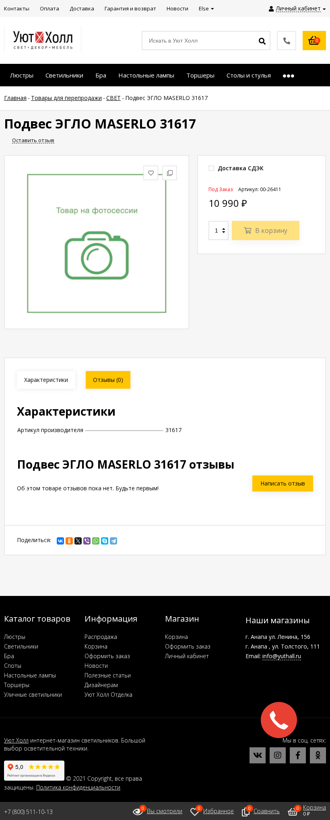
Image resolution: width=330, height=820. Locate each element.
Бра (9, 656)
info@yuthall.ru (281, 656)
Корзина (96, 646)
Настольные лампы (30, 675)
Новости (96, 665)
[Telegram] (113, 541)
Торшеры (16, 685)
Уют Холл (16, 740)
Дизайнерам (101, 685)
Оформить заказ (107, 656)
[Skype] (104, 541)
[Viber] (87, 541)
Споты (12, 665)
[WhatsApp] (95, 541)
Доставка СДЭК (240, 168)
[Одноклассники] (69, 541)
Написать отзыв (282, 483)
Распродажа (101, 636)
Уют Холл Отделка (108, 694)
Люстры (14, 636)
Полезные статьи (108, 675)
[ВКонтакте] (60, 541)
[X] (78, 541)
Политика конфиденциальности (78, 787)
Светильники (21, 646)
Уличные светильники (33, 694)
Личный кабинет (187, 656)
